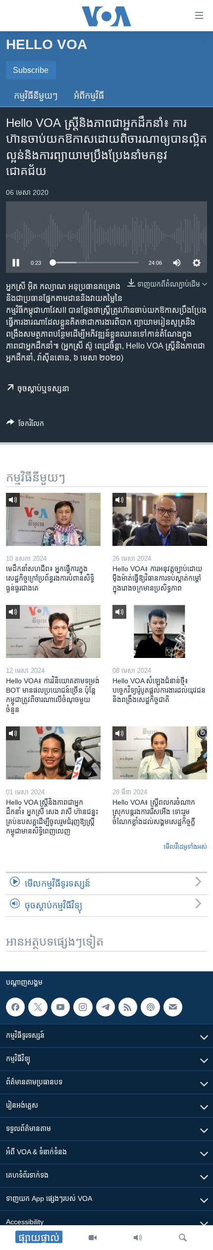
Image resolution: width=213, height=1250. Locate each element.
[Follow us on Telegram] (105, 1007)
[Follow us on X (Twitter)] (37, 1007)
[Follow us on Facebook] (15, 1007)
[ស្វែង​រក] (183, 1237)
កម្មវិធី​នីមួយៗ (36, 96)
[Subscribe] (172, 1007)
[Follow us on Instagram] (82, 1007)
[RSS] (127, 1007)
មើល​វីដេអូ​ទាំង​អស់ (185, 846)
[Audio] (138, 1237)
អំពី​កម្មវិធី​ (89, 96)
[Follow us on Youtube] (60, 1007)
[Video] (92, 1237)
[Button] (25, 425)
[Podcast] (150, 1007)
